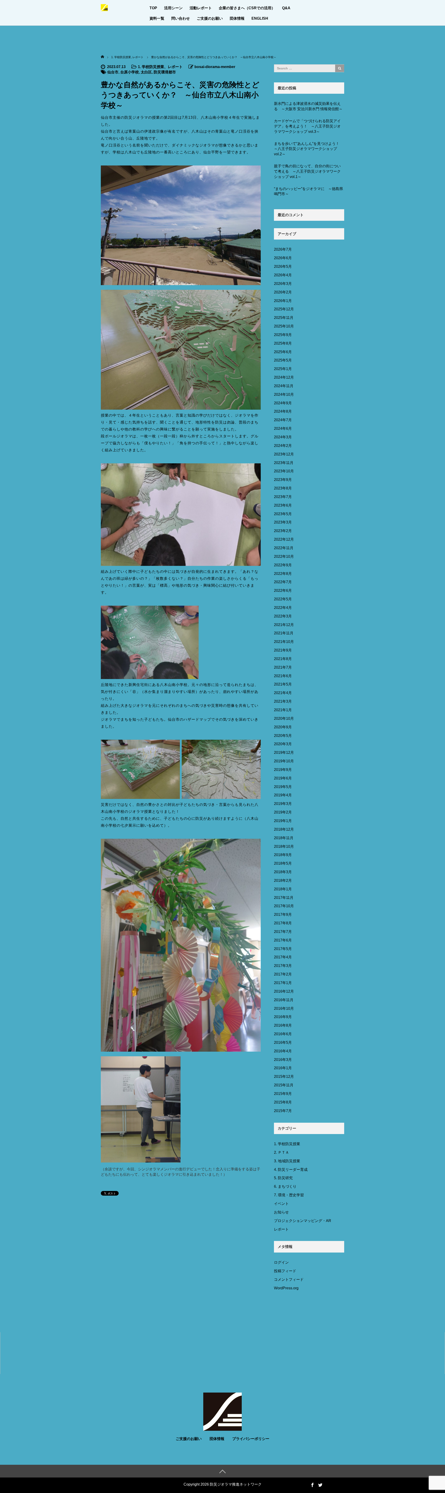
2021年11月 (283, 633)
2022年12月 (284, 539)
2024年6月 (283, 428)
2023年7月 (283, 497)
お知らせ (281, 1212)
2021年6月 (283, 676)
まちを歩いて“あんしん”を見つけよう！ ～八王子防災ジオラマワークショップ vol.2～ (308, 149)
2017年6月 (283, 940)
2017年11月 (283, 898)
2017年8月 (283, 923)
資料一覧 (156, 18)
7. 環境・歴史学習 (289, 1195)
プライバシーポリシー (250, 1439)
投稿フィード (285, 1271)
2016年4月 (283, 1051)
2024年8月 (283, 411)
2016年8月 (283, 1025)
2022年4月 (283, 608)
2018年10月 (284, 846)
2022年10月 (284, 556)
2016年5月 (283, 1042)
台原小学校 (129, 72)
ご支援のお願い (210, 18)
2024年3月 (283, 437)
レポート (175, 67)
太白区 (146, 72)
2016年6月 (283, 1034)
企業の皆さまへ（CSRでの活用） (247, 8)
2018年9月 (283, 855)
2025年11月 (283, 318)
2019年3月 (283, 804)
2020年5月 (283, 736)
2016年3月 (283, 1060)
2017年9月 (283, 914)
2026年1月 (283, 301)
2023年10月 (284, 471)
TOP (153, 8)
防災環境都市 (165, 72)
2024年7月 (283, 420)
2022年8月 (283, 574)
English (259, 18)
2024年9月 (283, 403)
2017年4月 (283, 957)
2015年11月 (283, 1085)
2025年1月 (283, 369)
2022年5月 (283, 599)
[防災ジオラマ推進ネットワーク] (104, 7)
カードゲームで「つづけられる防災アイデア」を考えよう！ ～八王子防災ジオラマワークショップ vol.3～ (307, 126)
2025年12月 (284, 309)
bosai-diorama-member (214, 67)
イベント (281, 1204)
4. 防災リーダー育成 (291, 1170)
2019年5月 (283, 787)
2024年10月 (284, 394)
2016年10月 (284, 1008)
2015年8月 (283, 1102)
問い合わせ (180, 18)
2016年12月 (284, 991)
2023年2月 (283, 531)
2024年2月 (283, 446)
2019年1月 (283, 821)
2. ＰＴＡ (281, 1152)
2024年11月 (283, 386)
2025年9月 (283, 335)
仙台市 (112, 72)
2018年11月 (283, 838)
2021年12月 (284, 625)
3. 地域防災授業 (287, 1161)
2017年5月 (283, 949)
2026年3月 (283, 284)
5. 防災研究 (283, 1178)
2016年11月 (283, 1000)
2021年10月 (284, 642)
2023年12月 (284, 454)
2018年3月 (283, 872)
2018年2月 (283, 880)
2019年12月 (284, 752)
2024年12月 (284, 377)
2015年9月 (283, 1094)
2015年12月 (284, 1076)
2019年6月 (283, 778)
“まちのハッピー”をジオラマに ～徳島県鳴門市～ (308, 191)
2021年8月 (283, 659)
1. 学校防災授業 (151, 67)
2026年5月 (283, 266)
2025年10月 (284, 326)
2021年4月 (283, 693)
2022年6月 (283, 590)
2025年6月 (283, 352)
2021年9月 (283, 650)
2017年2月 (283, 974)
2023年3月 (283, 522)
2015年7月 (283, 1111)
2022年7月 (283, 582)
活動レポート (201, 8)
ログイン (281, 1262)
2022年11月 (283, 548)
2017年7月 (283, 932)
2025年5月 (283, 360)
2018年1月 (283, 889)
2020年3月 (283, 744)
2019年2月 (283, 812)
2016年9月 (283, 1017)
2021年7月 (283, 667)
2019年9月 (283, 770)
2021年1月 (283, 710)
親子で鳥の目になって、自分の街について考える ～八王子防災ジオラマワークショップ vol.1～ (307, 171)
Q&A (286, 8)
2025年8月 (283, 343)
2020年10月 (284, 718)
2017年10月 (284, 906)
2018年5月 (283, 863)
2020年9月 (283, 727)
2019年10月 (284, 761)
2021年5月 (283, 684)
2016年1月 (283, 1068)
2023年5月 (283, 514)
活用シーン (173, 8)
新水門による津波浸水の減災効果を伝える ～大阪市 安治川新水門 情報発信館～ (308, 106)
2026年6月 (283, 258)
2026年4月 (283, 275)
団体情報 (237, 18)
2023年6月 (283, 505)
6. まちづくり (285, 1186)
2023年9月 (283, 480)
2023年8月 (283, 488)
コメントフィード (289, 1279)
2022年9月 (283, 565)
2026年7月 (283, 249)
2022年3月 (283, 616)
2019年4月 (283, 795)
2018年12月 (284, 829)
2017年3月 (283, 966)
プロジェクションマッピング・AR (302, 1221)
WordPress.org (286, 1288)
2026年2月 (283, 292)
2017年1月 (283, 983)
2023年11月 (283, 463)
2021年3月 (283, 701)
